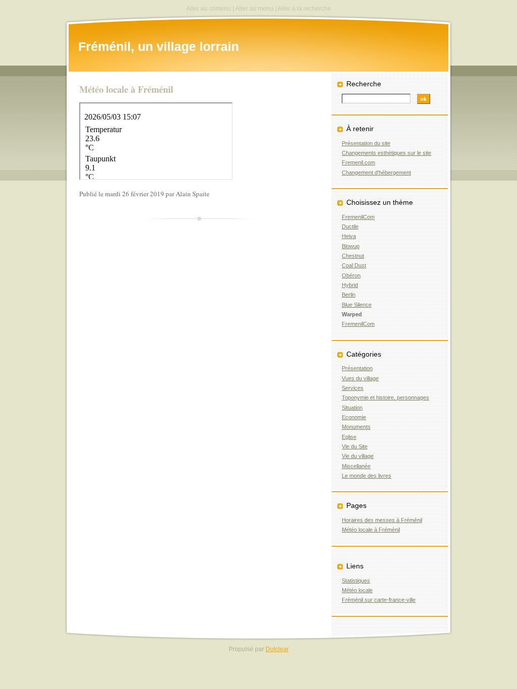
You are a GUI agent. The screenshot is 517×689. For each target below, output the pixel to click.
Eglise (349, 437)
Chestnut (353, 256)
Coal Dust (354, 265)
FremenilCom (358, 217)
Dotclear (277, 649)
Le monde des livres (366, 476)
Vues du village (360, 378)
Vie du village (358, 456)
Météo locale (357, 590)
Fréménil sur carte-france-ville (379, 600)
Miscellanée (356, 466)
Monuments (356, 427)
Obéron (351, 275)
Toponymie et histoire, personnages (385, 397)
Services (353, 388)
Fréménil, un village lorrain (158, 46)
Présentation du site (366, 143)
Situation (352, 408)
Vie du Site (355, 446)
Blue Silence (357, 305)
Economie (354, 417)
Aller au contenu (208, 8)
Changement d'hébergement (376, 172)
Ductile (350, 226)
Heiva (349, 236)
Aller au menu (254, 8)
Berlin (348, 295)
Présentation (357, 368)
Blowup (350, 246)
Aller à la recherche (304, 8)
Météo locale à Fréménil (371, 530)
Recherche (363, 84)
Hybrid (350, 285)
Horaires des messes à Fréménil (382, 520)
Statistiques (356, 581)
